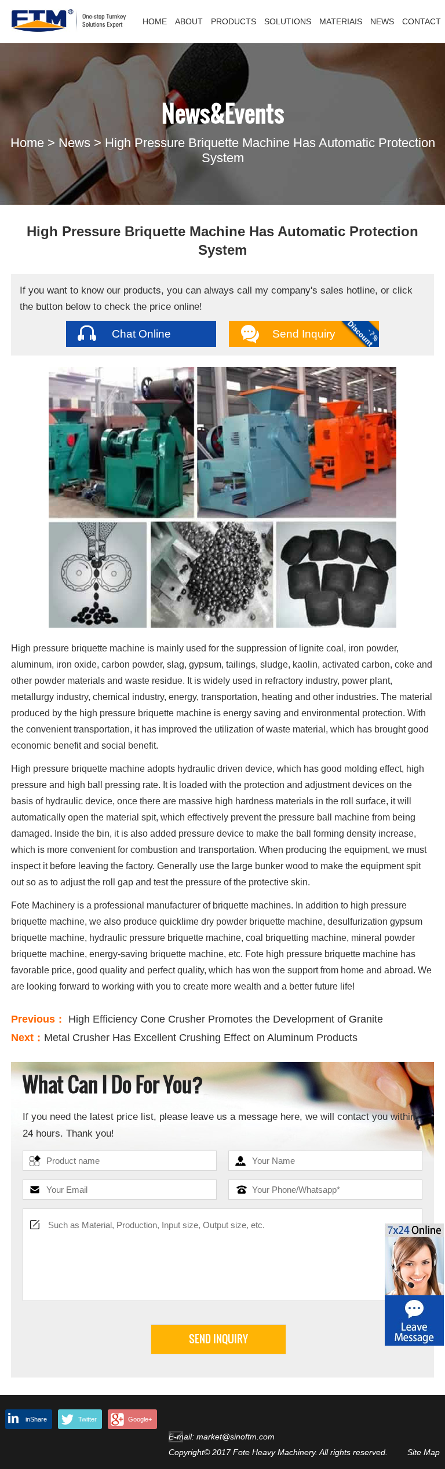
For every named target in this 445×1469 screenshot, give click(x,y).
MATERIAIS (340, 21)
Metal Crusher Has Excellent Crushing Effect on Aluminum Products (201, 1037)
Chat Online (141, 334)
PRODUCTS (233, 21)
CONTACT (421, 21)
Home (27, 142)
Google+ (140, 1419)
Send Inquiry (303, 334)
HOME (155, 21)
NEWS (382, 21)
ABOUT (189, 21)
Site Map (423, 1452)
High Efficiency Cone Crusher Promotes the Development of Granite (225, 1019)
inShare (36, 1419)
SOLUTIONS (287, 21)
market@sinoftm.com (235, 1436)
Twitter (87, 1419)
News (74, 142)
